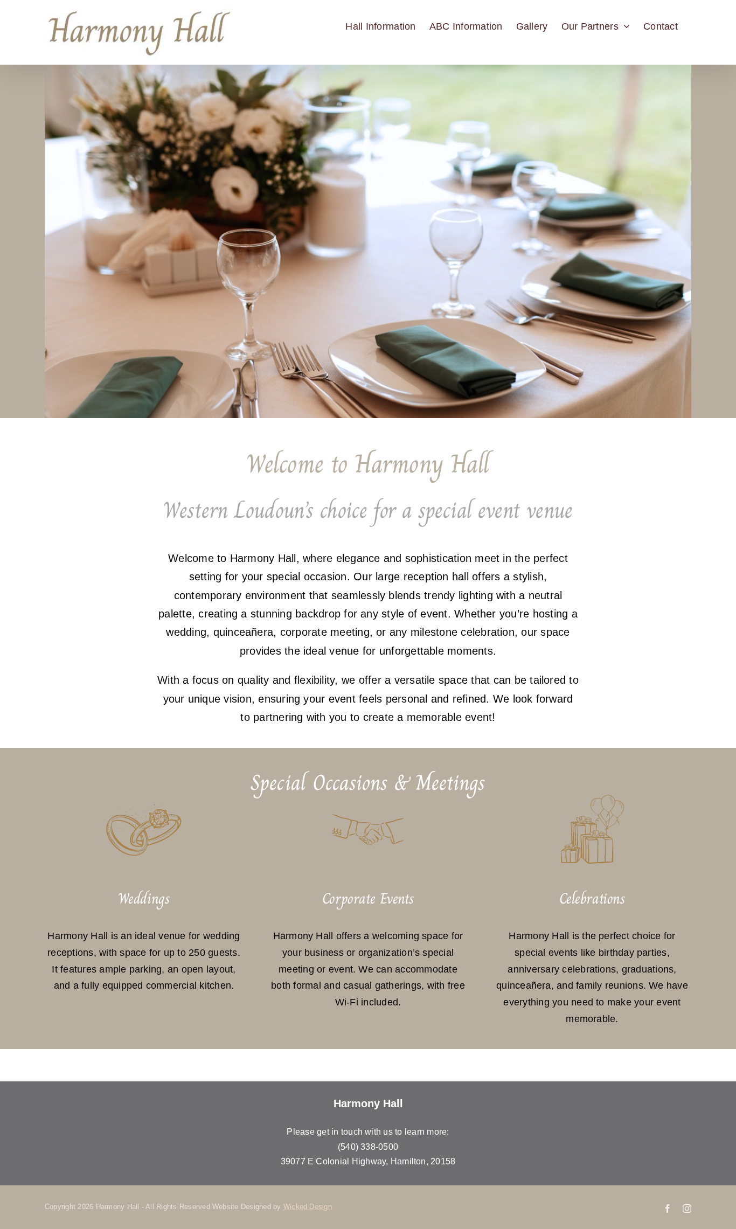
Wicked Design (307, 1207)
